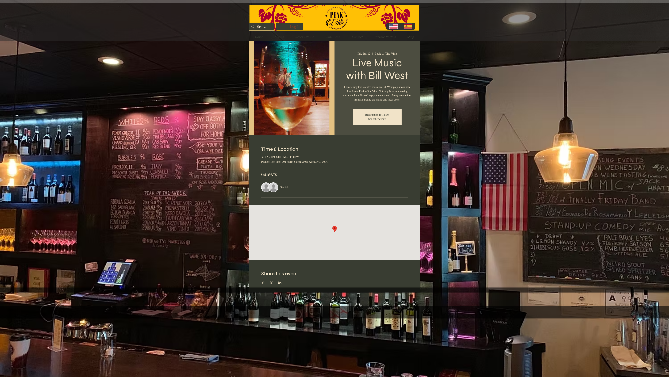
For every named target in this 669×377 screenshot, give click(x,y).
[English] (393, 26)
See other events (377, 118)
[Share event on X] (271, 283)
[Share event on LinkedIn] (280, 283)
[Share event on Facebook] (262, 283)
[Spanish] (408, 26)
